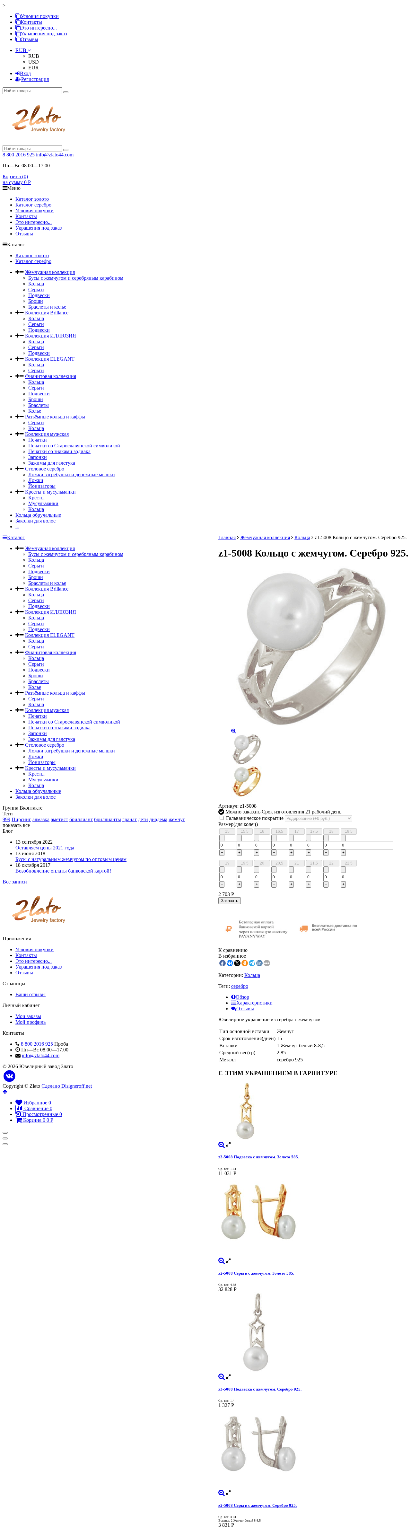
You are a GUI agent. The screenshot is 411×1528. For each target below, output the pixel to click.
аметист (59, 819)
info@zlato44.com (55, 154)
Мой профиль (30, 1022)
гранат (129, 819)
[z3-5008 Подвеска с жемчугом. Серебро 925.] (313, 1333)
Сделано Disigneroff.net (66, 1086)
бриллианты (107, 819)
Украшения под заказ (44, 33)
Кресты (36, 497)
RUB (21, 50)
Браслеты (38, 405)
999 (6, 819)
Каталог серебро (33, 204)
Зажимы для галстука (51, 463)
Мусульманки (43, 503)
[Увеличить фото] (221, 1144)
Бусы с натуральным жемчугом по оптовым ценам (71, 859)
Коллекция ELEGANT (49, 359)
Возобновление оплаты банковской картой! (63, 871)
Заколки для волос (35, 520)
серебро (239, 986)
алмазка (40, 819)
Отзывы (29, 39)
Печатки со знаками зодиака (59, 451)
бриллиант (81, 819)
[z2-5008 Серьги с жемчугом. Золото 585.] (313, 1217)
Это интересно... (39, 28)
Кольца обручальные (38, 515)
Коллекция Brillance (46, 312)
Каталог (16, 537)
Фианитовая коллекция (50, 376)
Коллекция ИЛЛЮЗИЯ (50, 335)
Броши (35, 301)
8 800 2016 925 (19, 154)
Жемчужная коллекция (50, 272)
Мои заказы (28, 1016)
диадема (158, 819)
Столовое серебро (44, 468)
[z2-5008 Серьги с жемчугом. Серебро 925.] (313, 1449)
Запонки (37, 457)
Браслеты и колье (47, 307)
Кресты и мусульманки (50, 492)
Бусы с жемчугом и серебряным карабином (75, 278)
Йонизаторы (42, 486)
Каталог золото (32, 199)
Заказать (229, 900)
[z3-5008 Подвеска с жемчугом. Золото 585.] (313, 1112)
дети (143, 819)
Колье (34, 411)
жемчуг (177, 819)
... (17, 526)
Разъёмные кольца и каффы (55, 416)
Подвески (39, 295)
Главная (227, 537)
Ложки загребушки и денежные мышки (71, 474)
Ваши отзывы (30, 994)
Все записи (15, 881)
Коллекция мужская (47, 434)
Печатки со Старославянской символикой (74, 445)
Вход (25, 73)
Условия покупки (40, 16)
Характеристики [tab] (254, 1002)
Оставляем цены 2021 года (44, 847)
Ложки (35, 480)
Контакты (31, 22)
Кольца (36, 283)
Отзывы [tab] (245, 1008)
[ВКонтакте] (9, 1076)
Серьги (36, 289)
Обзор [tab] (242, 997)
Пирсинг (21, 819)
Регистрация (35, 79)
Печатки (37, 440)
